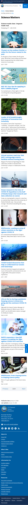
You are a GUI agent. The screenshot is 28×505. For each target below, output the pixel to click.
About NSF (3, 437)
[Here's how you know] (14, 2)
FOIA (2, 500)
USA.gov (13, 500)
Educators (3, 472)
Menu (25, 6)
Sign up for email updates (11, 424)
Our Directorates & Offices (7, 441)
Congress (3, 467)
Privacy (23, 498)
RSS (13, 13)
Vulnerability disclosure (6, 498)
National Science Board (7, 443)
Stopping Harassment (6, 487)
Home (2, 11)
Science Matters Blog (6, 456)
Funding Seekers (5, 463)
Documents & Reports (6, 480)
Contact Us (4, 446)
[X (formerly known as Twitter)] (5, 428)
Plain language (4, 502)
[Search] (20, 6)
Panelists (3, 474)
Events (2, 454)
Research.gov (4, 494)
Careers (3, 439)
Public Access (4, 485)
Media (2, 469)
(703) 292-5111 (5, 420)
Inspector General (16, 498)
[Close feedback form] (26, 345)
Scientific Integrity (5, 491)
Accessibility (19, 500)
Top (25, 395)
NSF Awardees (4, 465)
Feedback (26, 350)
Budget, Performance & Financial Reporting (12, 483)
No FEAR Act (7, 500)
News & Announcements (7, 452)
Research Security (5, 489)
